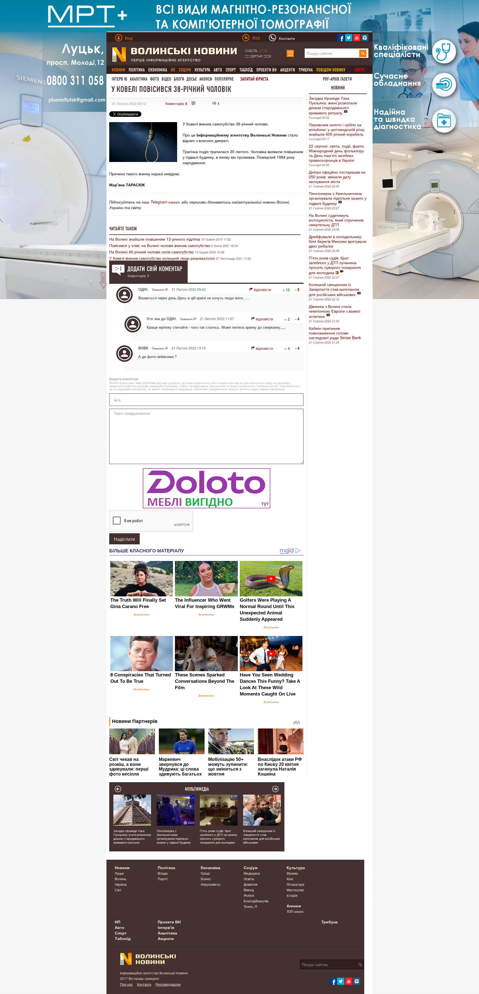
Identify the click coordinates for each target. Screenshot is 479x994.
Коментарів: (176, 103)
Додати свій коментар (155, 269)
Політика (137, 70)
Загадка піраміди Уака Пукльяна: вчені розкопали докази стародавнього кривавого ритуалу (333, 105)
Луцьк (119, 873)
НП (117, 922)
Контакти (144, 984)
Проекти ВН (266, 70)
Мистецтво (295, 889)
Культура (202, 70)
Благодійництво (256, 900)
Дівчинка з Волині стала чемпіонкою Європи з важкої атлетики (334, 311)
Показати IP (160, 290)
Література (295, 884)
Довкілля (251, 884)
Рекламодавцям (168, 984)
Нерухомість (210, 884)
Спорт (231, 70)
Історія (292, 895)
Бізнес (206, 878)
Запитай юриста (254, 79)
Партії (162, 878)
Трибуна (306, 70)
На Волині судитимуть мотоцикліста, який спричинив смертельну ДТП (336, 219)
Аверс (360, 70)
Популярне (224, 79)
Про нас (126, 984)
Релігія (249, 895)
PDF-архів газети (337, 79)
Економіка (157, 70)
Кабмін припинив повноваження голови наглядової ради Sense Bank (335, 332)
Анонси (205, 79)
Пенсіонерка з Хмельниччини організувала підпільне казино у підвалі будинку (337, 198)
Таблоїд (246, 70)
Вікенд (249, 889)
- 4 (297, 318)
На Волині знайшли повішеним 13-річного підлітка (154, 239)
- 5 (297, 289)
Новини (338, 88)
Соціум (251, 867)
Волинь (120, 878)
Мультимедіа (197, 789)
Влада (163, 873)
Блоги (179, 79)
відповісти (262, 289)
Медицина (252, 873)
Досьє (192, 79)
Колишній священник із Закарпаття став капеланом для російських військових (334, 289)
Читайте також (123, 229)
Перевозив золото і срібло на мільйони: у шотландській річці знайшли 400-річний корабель (336, 129)
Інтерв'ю (119, 79)
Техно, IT (250, 906)
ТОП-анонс (295, 911)
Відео (166, 79)
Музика (292, 873)
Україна (121, 884)
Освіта (249, 878)
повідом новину (330, 70)
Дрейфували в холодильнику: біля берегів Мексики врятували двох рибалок (337, 241)
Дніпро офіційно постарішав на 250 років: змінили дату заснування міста (337, 176)
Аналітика (138, 79)
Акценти (287, 70)
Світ (118, 889)
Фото (154, 79)
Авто (218, 70)
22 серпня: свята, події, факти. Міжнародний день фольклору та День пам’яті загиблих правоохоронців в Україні (337, 153)
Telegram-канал (165, 202)
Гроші (205, 873)
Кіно (290, 878)
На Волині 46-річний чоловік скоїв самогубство (151, 251)
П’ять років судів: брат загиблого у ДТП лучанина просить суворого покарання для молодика (335, 265)
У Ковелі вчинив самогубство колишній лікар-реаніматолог (162, 258)
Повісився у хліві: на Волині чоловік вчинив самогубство (159, 245)
